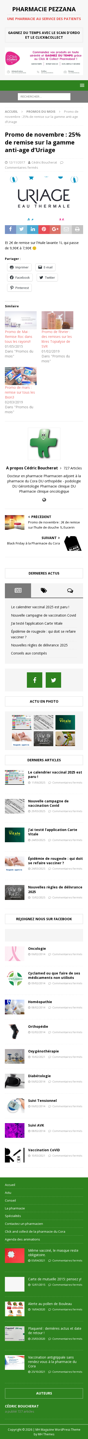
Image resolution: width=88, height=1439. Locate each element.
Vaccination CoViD (44, 1150)
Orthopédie (38, 1026)
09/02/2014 (38, 983)
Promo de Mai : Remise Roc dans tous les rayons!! (18, 336)
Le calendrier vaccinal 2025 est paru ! (40, 607)
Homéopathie (40, 1001)
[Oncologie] (14, 953)
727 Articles (73, 468)
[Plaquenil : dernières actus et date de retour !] (14, 1333)
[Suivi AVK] (14, 1130)
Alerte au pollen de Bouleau (50, 1303)
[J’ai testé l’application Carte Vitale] (65, 722)
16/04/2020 (38, 1309)
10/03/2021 (38, 1155)
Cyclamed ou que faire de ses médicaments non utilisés (54, 975)
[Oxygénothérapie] (14, 1056)
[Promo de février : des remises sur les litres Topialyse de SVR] (57, 320)
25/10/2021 (38, 1371)
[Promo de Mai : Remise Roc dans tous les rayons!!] (21, 320)
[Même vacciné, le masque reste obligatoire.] (14, 1255)
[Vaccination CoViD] (14, 1155)
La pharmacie (15, 1208)
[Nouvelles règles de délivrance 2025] (43, 738)
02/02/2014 (38, 1032)
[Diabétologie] (14, 1081)
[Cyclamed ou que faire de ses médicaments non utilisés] (14, 978)
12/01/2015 (38, 1284)
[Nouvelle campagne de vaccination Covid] (43, 722)
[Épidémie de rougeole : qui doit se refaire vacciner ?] (22, 738)
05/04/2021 (38, 1260)
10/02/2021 (38, 1057)
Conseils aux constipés (29, 653)
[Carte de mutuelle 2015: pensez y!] (14, 1284)
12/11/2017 (17, 162)
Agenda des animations (22, 1239)
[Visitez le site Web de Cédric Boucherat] (44, 500)
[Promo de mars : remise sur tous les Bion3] (21, 376)
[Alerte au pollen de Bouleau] (14, 1309)
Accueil (10, 1185)
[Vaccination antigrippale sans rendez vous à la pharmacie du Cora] (14, 1362)
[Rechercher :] (44, 96)
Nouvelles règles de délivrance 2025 (39, 645)
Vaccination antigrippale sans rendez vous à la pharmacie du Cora (52, 1361)
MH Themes (46, 1434)
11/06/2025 (38, 782)
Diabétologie (39, 1076)
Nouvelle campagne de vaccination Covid (43, 615)
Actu (8, 1192)
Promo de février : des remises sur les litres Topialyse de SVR (57, 339)
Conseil (10, 1200)
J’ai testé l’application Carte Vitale (37, 623)
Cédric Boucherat (44, 162)
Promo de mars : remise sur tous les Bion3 (20, 392)
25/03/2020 (38, 1338)
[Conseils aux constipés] (65, 738)
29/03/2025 (38, 811)
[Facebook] (34, 680)
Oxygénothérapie (43, 1051)
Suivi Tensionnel (42, 1100)
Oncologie (37, 948)
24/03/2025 (38, 840)
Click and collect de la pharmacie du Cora (35, 1231)
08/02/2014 (38, 1007)
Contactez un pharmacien (24, 1223)
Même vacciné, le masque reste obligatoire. (53, 1252)
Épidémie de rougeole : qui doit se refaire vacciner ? (55, 860)
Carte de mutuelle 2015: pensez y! (54, 1279)
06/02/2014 (38, 954)
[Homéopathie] (14, 1007)
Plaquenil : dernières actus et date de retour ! (54, 1330)
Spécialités (13, 1216)
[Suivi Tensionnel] (14, 1105)
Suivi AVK (36, 1125)
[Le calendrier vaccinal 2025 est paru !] (22, 722)
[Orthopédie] (14, 1031)
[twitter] (53, 680)
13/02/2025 (38, 897)
